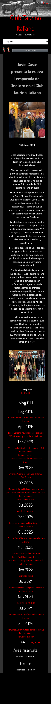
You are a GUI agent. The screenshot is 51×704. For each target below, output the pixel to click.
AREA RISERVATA (30, 50)
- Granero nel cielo (25, 575)
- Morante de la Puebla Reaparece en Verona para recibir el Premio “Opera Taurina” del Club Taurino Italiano (26, 492)
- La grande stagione (25, 455)
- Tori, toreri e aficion (25, 636)
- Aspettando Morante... (25, 499)
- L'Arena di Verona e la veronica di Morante (25, 473)
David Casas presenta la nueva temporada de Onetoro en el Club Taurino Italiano (27, 78)
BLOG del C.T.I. (27, 393)
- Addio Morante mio (25, 511)
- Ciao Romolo (25, 477)
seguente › (35, 642)
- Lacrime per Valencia (25, 602)
